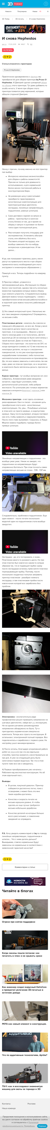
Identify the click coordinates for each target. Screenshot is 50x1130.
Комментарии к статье (25, 867)
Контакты (6, 1103)
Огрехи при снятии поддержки (18, 922)
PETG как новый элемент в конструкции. (24, 1024)
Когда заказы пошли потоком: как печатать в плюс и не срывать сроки (22, 954)
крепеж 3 (6, 393)
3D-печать (19, 19)
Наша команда (9, 1108)
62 (31, 44)
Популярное (22, 11)
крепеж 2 (36, 390)
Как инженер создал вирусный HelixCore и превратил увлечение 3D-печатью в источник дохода (24, 990)
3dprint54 (15, 752)
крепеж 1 (27, 390)
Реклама (9, 30)
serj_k (4, 44)
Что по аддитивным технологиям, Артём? (24, 1055)
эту (33, 722)
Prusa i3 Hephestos (12, 70)
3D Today (5, 19)
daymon (34, 76)
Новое (37, 11)
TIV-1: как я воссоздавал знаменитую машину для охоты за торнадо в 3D (22, 1088)
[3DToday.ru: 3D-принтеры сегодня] (15, 5)
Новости (8, 11)
